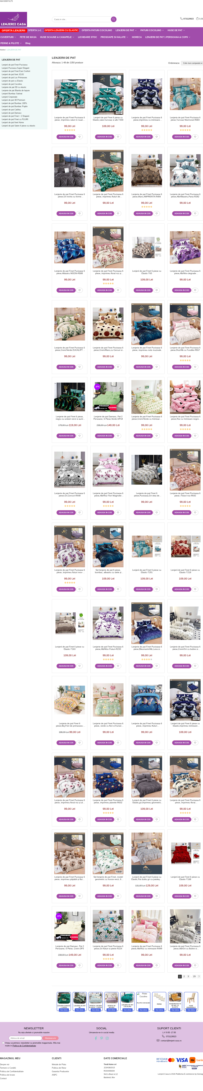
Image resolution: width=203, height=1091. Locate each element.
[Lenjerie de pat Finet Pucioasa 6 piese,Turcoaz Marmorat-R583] (185, 94)
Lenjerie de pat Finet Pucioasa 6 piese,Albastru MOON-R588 (69, 272)
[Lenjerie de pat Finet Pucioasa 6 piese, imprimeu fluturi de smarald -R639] (108, 171)
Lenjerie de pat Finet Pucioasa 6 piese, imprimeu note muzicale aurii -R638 (147, 348)
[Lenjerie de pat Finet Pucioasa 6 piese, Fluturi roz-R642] (185, 470)
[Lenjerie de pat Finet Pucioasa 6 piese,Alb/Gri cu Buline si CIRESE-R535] (185, 926)
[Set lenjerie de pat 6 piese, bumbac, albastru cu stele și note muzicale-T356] (108, 546)
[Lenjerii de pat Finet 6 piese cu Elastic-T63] (146, 247)
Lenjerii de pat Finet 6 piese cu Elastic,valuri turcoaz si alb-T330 (108, 118)
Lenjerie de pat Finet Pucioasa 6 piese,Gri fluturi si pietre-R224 (108, 947)
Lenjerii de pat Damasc (12, 113)
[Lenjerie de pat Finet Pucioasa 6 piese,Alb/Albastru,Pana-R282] (185, 170)
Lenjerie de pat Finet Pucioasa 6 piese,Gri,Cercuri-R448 (69, 494)
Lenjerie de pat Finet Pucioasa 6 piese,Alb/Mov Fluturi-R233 (108, 647)
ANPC (54, 1075)
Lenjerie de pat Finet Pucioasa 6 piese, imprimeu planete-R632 (108, 801)
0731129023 (170, 1036)
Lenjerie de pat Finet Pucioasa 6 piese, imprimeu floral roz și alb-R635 (69, 801)
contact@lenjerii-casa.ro (170, 1041)
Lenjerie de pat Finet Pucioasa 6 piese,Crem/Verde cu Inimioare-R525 (147, 417)
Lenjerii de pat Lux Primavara (14, 77)
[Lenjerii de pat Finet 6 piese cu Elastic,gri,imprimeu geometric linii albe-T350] (146, 776)
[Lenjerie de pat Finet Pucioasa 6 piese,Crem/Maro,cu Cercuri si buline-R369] (108, 324)
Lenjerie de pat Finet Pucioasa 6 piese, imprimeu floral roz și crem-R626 (108, 272)
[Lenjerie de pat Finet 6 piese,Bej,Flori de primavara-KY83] (69, 700)
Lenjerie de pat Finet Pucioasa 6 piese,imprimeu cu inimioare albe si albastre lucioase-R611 (147, 118)
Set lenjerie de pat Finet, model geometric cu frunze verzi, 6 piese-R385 (108, 878)
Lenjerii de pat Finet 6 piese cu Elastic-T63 (146, 272)
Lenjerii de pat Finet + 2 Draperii (15, 116)
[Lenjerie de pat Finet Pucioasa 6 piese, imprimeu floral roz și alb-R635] (69, 776)
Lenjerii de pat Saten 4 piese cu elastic (18, 126)
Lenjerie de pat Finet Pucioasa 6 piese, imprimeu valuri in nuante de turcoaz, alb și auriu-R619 (69, 118)
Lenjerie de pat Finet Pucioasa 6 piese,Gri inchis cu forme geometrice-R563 (69, 195)
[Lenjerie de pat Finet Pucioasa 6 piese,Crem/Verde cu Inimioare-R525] (146, 397)
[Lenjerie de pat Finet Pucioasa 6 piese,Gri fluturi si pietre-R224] (108, 926)
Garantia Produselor (60, 1071)
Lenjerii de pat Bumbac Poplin (14, 106)
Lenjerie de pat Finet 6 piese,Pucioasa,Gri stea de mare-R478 (146, 494)
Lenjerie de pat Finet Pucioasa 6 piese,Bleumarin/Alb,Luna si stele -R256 (147, 647)
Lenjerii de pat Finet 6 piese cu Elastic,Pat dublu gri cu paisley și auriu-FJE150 (146, 878)
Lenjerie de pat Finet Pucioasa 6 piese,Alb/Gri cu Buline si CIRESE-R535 (185, 947)
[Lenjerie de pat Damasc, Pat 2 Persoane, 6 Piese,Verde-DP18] (108, 397)
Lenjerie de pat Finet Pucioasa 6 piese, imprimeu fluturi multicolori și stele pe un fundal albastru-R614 (147, 724)
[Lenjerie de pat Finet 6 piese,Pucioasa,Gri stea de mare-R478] (146, 470)
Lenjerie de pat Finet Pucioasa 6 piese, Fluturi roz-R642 (185, 494)
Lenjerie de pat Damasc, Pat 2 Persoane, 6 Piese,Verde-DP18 (108, 417)
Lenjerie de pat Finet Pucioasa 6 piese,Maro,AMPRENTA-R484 (147, 195)
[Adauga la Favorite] (79, 136)
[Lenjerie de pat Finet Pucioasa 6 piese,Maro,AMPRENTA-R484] (146, 170)
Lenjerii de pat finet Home (13, 122)
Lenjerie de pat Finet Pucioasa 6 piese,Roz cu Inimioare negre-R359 (185, 417)
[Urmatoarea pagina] (199, 976)
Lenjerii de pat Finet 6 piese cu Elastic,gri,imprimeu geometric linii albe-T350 (146, 801)
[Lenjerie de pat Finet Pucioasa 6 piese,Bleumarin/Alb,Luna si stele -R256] (146, 623)
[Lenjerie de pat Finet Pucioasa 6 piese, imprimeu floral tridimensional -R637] (185, 776)
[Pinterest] (101, 1038)
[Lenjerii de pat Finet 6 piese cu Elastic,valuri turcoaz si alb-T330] (108, 94)
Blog (27, 43)
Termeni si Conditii (8, 1068)
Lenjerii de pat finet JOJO (13, 74)
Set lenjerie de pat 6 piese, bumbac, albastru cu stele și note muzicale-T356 (108, 571)
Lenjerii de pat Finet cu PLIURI (15, 119)
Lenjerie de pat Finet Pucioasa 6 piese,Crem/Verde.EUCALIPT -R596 (69, 348)
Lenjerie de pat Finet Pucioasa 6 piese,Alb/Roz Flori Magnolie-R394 (108, 494)
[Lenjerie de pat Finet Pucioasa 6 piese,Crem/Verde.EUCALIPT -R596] (69, 324)
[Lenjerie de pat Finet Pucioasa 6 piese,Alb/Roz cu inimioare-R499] (146, 926)
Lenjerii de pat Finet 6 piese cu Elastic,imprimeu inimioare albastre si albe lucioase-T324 (185, 724)
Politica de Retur (59, 1068)
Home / (3, 50)
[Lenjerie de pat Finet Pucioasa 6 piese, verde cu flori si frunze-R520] (108, 700)
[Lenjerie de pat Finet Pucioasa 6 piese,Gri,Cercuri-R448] (69, 470)
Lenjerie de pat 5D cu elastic (14, 87)
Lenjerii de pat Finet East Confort (16, 71)
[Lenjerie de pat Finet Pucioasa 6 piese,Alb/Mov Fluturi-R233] (108, 623)
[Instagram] (107, 1038)
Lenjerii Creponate (9, 97)
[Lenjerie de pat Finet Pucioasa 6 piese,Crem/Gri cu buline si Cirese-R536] (185, 623)
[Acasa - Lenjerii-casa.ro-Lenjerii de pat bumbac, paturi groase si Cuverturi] (15, 19)
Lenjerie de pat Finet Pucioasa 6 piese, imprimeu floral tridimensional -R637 (185, 801)
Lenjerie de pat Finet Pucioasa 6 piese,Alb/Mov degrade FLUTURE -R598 (185, 272)
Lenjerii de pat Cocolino (12, 84)
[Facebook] (96, 1038)
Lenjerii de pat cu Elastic (12, 81)
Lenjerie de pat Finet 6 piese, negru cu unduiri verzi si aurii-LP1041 (70, 417)
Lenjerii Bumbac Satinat (12, 93)
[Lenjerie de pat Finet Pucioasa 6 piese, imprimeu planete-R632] (108, 776)
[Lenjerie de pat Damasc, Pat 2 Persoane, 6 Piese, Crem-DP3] (69, 926)
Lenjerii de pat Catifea (11, 110)
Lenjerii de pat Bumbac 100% (14, 103)
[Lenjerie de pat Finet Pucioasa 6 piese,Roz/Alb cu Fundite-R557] (185, 324)
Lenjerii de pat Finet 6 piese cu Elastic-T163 (69, 647)
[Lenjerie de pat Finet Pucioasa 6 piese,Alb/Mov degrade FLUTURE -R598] (185, 247)
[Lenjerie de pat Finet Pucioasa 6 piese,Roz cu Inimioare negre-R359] (185, 397)
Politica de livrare (7, 1075)
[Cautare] (114, 19)
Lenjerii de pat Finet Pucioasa (14, 65)
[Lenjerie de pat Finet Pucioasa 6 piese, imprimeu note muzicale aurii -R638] (146, 324)
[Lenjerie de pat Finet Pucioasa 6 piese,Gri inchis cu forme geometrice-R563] (69, 170)
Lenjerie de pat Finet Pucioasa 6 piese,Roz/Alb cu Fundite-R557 (185, 348)
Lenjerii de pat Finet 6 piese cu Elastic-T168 (185, 878)
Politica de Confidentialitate (24, 1046)
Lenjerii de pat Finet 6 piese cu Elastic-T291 (146, 571)
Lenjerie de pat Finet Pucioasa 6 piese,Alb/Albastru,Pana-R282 (185, 195)
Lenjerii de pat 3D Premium (13, 100)
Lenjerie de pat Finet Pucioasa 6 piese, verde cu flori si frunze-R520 (108, 724)
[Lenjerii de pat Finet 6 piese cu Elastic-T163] (69, 623)
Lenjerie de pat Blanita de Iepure (16, 90)
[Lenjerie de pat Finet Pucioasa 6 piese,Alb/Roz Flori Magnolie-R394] (108, 470)
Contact (3, 1078)
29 (194, 976)
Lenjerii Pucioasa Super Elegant (15, 68)
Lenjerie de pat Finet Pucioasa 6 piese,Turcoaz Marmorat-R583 (185, 118)
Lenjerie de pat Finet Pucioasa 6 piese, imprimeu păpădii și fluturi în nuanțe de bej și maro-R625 (69, 878)
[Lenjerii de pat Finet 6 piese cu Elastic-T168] (185, 853)
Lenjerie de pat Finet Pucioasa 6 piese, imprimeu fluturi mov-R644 (69, 571)
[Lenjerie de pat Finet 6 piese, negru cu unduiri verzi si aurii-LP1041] (69, 397)
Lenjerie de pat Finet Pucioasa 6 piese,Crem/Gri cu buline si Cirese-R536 (185, 647)
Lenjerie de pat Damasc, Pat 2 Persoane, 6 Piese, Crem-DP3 (69, 947)
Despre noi (4, 1064)
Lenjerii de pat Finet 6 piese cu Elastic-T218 (185, 571)
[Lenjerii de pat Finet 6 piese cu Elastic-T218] (185, 546)
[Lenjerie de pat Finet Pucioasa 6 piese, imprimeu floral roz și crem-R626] (108, 247)
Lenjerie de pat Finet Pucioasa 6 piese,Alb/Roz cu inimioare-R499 (146, 947)
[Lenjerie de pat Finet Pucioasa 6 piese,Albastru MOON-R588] (69, 247)
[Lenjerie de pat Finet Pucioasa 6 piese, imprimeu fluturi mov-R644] (69, 546)
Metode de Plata (59, 1064)
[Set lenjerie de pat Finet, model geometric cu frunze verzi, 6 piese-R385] (108, 853)
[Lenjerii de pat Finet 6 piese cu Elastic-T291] (146, 546)
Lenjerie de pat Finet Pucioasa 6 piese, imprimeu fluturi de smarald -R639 (108, 195)
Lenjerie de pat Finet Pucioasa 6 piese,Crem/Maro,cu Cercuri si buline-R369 (108, 348)
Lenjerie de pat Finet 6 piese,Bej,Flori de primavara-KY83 (69, 724)
